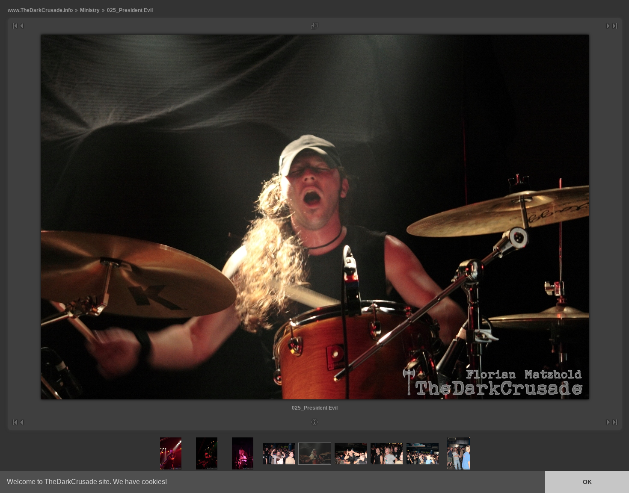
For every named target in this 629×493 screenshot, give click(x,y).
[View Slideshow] (315, 26)
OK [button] (587, 481)
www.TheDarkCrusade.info (40, 10)
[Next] (608, 26)
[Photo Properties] (315, 422)
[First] (15, 26)
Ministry (90, 10)
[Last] (615, 26)
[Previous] (21, 26)
